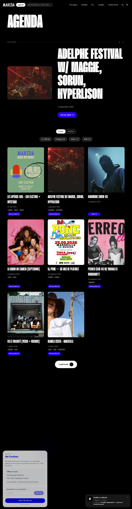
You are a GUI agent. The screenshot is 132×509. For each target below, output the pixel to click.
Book (93, 214)
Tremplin (101, 5)
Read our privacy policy (25, 503)
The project (73, 5)
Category (59, 139)
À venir (60, 131)
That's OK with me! (25, 499)
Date (85, 139)
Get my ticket (65, 115)
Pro (92, 5)
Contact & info (113, 5)
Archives (71, 131)
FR (127, 5)
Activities (84, 5)
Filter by (47, 139)
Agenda (21, 5)
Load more (63, 364)
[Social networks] (122, 5)
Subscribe (39, 492)
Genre (73, 139)
